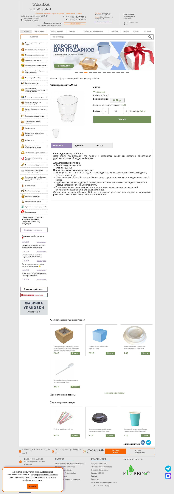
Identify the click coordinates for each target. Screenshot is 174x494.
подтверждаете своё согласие (44, 475)
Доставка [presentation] (79, 145)
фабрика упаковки (40, 6)
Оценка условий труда (100, 486)
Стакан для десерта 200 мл (88, 78)
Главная (26, 31)
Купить (122, 119)
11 (122, 72)
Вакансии (95, 479)
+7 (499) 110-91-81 (95, 451)
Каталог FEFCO (97, 473)
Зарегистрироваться (129, 16)
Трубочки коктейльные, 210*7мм (63, 429)
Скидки (72, 31)
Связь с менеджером (103, 22)
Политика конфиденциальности (104, 482)
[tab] (61, 145)
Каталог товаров (57, 31)
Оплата (126, 31)
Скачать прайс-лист (34, 289)
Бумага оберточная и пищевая (67, 479)
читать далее (41, 242)
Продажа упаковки (98, 464)
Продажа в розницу (53, 23)
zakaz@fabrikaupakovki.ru (32, 18)
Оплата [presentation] (99, 145)
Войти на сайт (127, 18)
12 (127, 72)
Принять (32, 486)
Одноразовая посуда (67, 78)
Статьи (136, 31)
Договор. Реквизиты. (99, 470)
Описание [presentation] (58, 145)
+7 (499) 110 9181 (76, 16)
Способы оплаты (133, 459)
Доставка (114, 31)
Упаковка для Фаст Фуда (65, 467)
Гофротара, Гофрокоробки (65, 473)
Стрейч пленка (61, 476)
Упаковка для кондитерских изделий (70, 464)
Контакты (147, 31)
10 (118, 72)
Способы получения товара (93, 31)
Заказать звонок (75, 23)
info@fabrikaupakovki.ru (32, 20)
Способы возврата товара (101, 467)
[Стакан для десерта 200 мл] (67, 126)
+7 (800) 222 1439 (76, 19)
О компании (39, 31)
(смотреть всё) (38, 230)
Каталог (34, 37)
